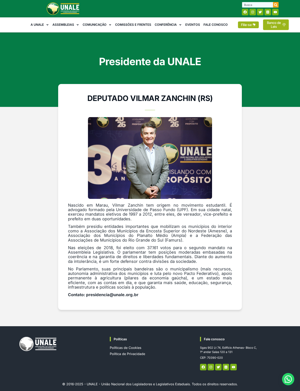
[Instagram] (252, 12)
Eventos (192, 25)
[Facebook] (245, 12)
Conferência (166, 25)
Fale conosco (214, 339)
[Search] (276, 5)
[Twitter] (260, 12)
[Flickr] (267, 12)
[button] (288, 379)
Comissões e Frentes (133, 25)
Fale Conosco (215, 25)
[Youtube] (275, 12)
